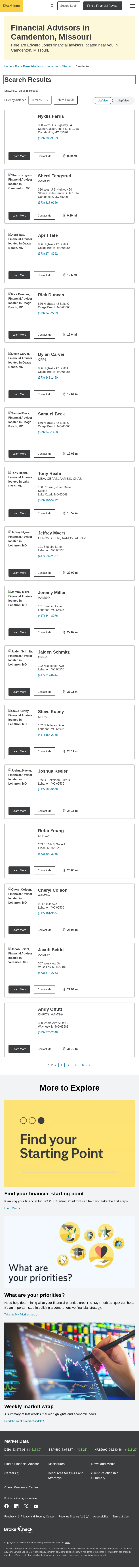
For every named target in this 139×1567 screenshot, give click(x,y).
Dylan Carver (51, 354)
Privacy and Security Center (37, 1516)
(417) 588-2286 (48, 734)
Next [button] (85, 1065)
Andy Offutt (50, 1009)
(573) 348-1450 (48, 377)
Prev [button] (51, 1065)
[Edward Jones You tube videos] (36, 1506)
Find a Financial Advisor (102, 5)
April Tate (48, 235)
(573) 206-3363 (48, 138)
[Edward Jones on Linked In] (16, 1506)
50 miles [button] (36, 100)
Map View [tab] (123, 100)
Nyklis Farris (51, 116)
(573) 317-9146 (48, 202)
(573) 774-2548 (48, 1032)
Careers (12, 1473)
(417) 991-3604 (48, 913)
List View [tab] (103, 100)
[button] (69, 1065)
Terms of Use (121, 1516)
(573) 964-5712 (48, 500)
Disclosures (56, 1464)
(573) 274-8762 (48, 253)
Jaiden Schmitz (54, 652)
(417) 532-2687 (48, 556)
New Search (66, 99)
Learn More (19, 156)
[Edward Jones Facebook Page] (6, 1506)
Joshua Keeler (53, 771)
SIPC (67, 1542)
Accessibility (100, 1516)
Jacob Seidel (51, 949)
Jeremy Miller (52, 592)
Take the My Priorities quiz (20, 1314)
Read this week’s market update (23, 1421)
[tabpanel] (69, 589)
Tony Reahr (50, 473)
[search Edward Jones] (52, 5)
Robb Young (51, 830)
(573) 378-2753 (48, 972)
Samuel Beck (51, 413)
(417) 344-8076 (48, 615)
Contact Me (44, 156)
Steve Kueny (51, 711)
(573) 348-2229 (48, 313)
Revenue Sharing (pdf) (73, 1516)
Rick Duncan (51, 294)
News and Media (103, 1464)
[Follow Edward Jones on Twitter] (26, 1506)
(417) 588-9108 (48, 789)
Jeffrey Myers (52, 533)
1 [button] (61, 1065)
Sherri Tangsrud (54, 175)
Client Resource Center (21, 1487)
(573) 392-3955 (48, 853)
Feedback (10, 1516)
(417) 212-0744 (48, 675)
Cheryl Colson (53, 890)
